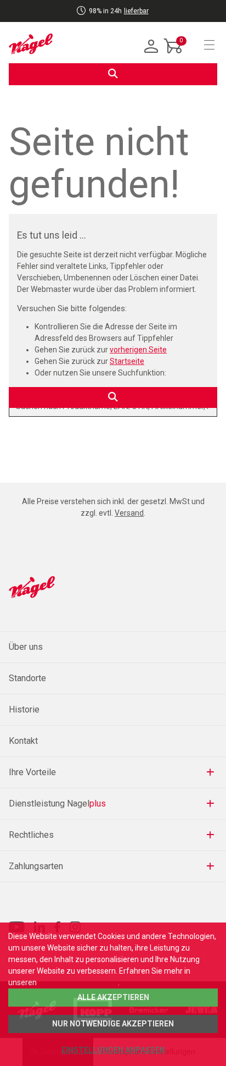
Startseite (127, 361)
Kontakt (23, 741)
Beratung (91, 20)
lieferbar (136, 11)
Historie (24, 709)
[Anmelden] (151, 46)
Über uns (26, 647)
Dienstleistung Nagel (57, 803)
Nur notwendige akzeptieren (113, 1023)
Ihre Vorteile (32, 772)
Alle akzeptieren (113, 997)
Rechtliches (31, 835)
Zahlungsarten (36, 866)
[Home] (31, 44)
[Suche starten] (113, 74)
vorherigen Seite (138, 349)
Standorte (27, 678)
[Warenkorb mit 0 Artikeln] (173, 54)
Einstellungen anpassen (113, 1050)
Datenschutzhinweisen (78, 982)
